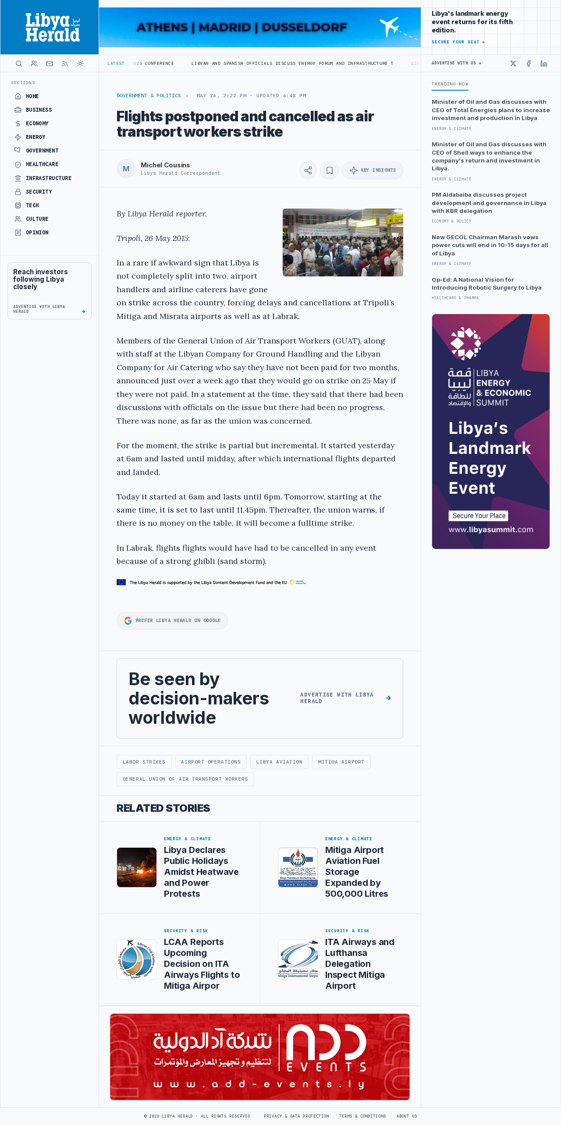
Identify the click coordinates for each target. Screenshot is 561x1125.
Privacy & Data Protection (296, 1116)
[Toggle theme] (80, 63)
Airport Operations (211, 762)
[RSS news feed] (65, 63)
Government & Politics (149, 95)
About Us (407, 1116)
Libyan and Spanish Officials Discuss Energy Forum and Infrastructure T (250, 63)
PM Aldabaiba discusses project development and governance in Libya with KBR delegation (489, 202)
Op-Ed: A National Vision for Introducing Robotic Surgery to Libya (487, 283)
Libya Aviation (279, 762)
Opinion (37, 233)
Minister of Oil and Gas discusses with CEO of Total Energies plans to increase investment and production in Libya (491, 109)
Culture (37, 219)
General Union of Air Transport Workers (186, 779)
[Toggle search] (19, 63)
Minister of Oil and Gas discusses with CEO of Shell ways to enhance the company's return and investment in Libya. (489, 156)
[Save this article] (329, 170)
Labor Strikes (144, 762)
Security (39, 192)
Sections (23, 82)
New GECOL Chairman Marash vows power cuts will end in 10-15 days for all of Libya (490, 245)
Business (39, 110)
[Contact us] (49, 63)
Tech (32, 205)
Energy (36, 137)
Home (32, 96)
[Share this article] (308, 170)
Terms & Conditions (362, 1116)
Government (42, 151)
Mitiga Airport (341, 762)
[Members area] (34, 63)
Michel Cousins (165, 165)
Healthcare (42, 164)
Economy (37, 123)
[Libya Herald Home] (49, 27)
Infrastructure (49, 178)
